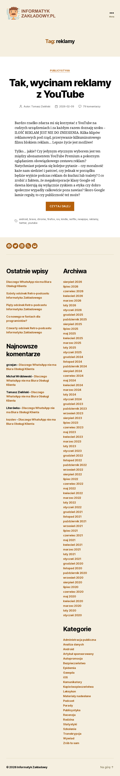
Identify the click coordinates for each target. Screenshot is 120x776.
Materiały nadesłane (77, 696)
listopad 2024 (72, 361)
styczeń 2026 (72, 310)
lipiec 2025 (70, 328)
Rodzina (68, 719)
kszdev (11, 419)
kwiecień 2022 (73, 493)
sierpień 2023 (72, 418)
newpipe (83, 219)
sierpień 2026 (72, 281)
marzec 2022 (72, 497)
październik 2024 (75, 366)
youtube (33, 222)
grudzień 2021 (73, 512)
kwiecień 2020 (73, 601)
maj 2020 (69, 596)
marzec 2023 (72, 441)
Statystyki (70, 724)
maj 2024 (69, 380)
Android (68, 649)
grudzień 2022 (73, 455)
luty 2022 (69, 502)
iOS (65, 677)
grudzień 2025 (73, 314)
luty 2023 (69, 446)
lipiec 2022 (70, 479)
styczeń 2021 (72, 558)
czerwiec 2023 (73, 427)
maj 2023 (69, 432)
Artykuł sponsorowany (78, 653)
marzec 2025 (72, 342)
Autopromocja (73, 658)
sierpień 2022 (72, 474)
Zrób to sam (71, 743)
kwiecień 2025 (73, 338)
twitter (23, 222)
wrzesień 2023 (73, 413)
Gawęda (68, 672)
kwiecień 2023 (73, 436)
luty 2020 (69, 610)
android (23, 219)
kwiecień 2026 (73, 296)
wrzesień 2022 (73, 469)
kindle (64, 219)
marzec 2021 (72, 549)
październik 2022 (75, 465)
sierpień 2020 (72, 582)
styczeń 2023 (72, 450)
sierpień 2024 (72, 371)
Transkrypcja (72, 733)
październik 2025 (75, 319)
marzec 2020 (72, 605)
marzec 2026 (72, 300)
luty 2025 (69, 347)
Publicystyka (60, 70)
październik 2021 (74, 521)
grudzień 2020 (73, 563)
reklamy (93, 219)
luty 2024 (69, 394)
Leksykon (69, 691)
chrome (41, 219)
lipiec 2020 (70, 587)
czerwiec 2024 (73, 375)
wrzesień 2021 (73, 526)
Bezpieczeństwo (74, 663)
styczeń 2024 (72, 399)
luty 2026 (69, 305)
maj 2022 (69, 488)
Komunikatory (72, 682)
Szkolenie (69, 729)
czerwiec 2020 (73, 591)
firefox (51, 219)
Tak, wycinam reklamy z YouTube (60, 88)
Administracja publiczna (79, 639)
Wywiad (68, 738)
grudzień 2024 (73, 357)
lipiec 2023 (70, 422)
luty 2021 (69, 554)
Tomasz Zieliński (40, 106)
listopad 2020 (72, 568)
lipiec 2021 (70, 530)
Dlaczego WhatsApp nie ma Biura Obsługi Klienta (27, 380)
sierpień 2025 (72, 324)
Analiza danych (73, 644)
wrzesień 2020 (73, 577)
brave (32, 219)
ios (58, 219)
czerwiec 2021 (73, 535)
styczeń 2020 (72, 615)
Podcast (68, 700)
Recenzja (69, 715)
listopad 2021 (72, 516)
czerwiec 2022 (73, 483)
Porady (68, 705)
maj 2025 (69, 333)
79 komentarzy (91, 106)
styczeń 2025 (72, 352)
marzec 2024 (72, 389)
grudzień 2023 (73, 404)
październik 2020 (75, 573)
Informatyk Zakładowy (32, 767)
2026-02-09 (66, 106)
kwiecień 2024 (73, 385)
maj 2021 (69, 540)
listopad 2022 (72, 460)
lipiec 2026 (70, 286)
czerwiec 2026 (73, 291)
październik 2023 (75, 408)
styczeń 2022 (72, 507)
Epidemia (69, 668)
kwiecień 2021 (72, 544)
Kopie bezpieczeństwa (78, 686)
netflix (72, 219)
